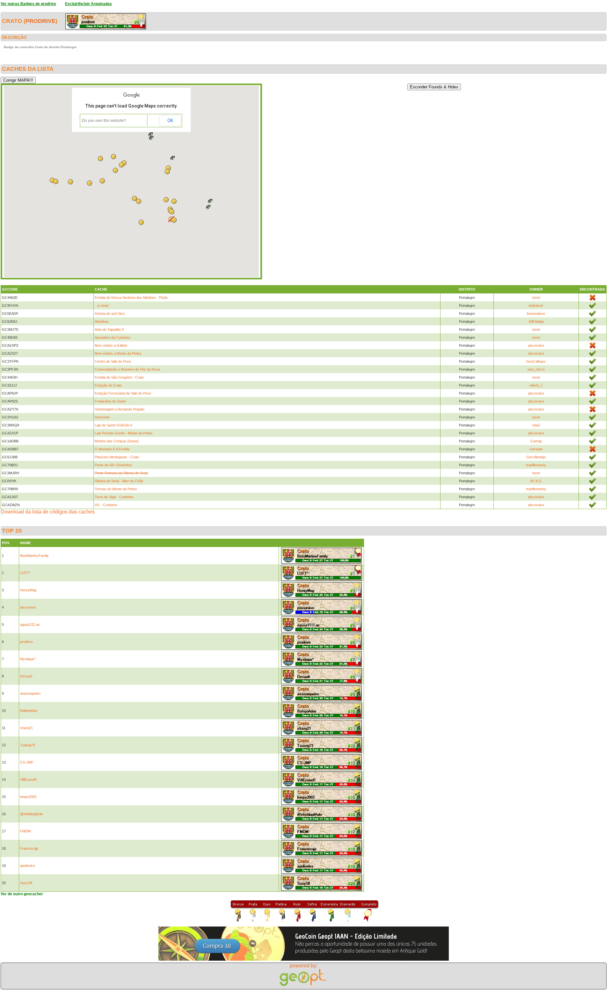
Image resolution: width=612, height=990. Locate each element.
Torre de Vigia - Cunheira (114, 497)
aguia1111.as (30, 624)
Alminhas (102, 321)
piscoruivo (536, 345)
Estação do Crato (108, 385)
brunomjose (536, 313)
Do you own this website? (104, 120)
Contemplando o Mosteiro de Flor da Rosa (127, 369)
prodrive (40, 21)
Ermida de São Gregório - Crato (119, 377)
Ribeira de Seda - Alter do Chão (119, 481)
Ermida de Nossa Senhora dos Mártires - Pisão (131, 297)
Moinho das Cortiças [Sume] (116, 441)
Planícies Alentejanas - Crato (117, 457)
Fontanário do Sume (110, 401)
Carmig (536, 441)
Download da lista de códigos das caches (48, 511)
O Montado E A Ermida (112, 449)
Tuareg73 (27, 745)
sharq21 (26, 728)
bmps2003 (28, 797)
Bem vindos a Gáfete (111, 345)
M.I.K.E (536, 481)
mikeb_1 (536, 385)
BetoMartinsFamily (34, 556)
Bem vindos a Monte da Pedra (118, 353)
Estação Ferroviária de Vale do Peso (123, 393)
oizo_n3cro (536, 369)
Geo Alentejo (536, 457)
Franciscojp (29, 848)
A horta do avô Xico (110, 313)
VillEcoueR (28, 779)
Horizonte (102, 417)
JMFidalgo (536, 321)
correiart (536, 449)
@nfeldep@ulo (31, 814)
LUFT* (25, 573)
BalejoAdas (28, 711)
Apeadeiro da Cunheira (112, 337)
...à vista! (102, 305)
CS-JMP (26, 762)
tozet (536, 297)
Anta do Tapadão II (109, 329)
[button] (210, 201)
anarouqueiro (30, 693)
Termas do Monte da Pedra (116, 489)
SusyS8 (26, 883)
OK (170, 120)
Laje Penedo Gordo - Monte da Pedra (123, 433)
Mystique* (27, 659)
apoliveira (27, 866)
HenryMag (28, 590)
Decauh (26, 676)
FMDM (25, 831)
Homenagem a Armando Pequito (119, 409)
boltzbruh (536, 305)
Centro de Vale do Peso (113, 361)
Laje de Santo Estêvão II (113, 425)
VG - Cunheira (106, 505)
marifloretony (536, 465)
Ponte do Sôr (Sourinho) (113, 465)
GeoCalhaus (536, 361)
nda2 (536, 425)
